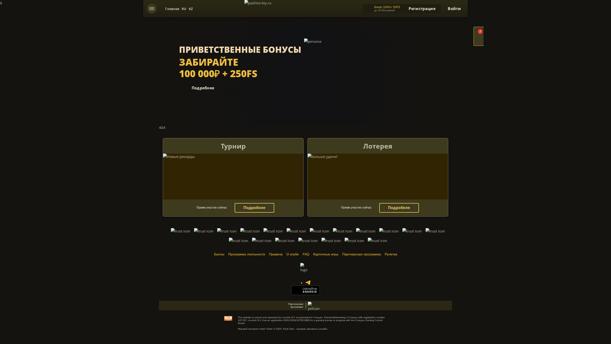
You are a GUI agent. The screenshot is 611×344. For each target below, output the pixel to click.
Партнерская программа (361, 254)
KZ (191, 8)
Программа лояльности (246, 254)
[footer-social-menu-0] (308, 282)
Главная (172, 8)
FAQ (306, 254)
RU (184, 8)
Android (310, 291)
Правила (276, 254)
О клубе (292, 254)
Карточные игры (325, 254)
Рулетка (391, 254)
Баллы (219, 254)
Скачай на (310, 288)
